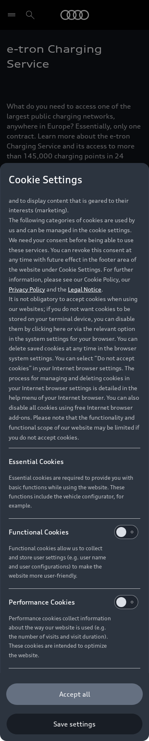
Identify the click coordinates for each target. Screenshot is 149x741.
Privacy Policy (27, 289)
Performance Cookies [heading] (42, 602)
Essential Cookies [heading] (36, 461)
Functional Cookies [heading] (39, 532)
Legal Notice (84, 289)
